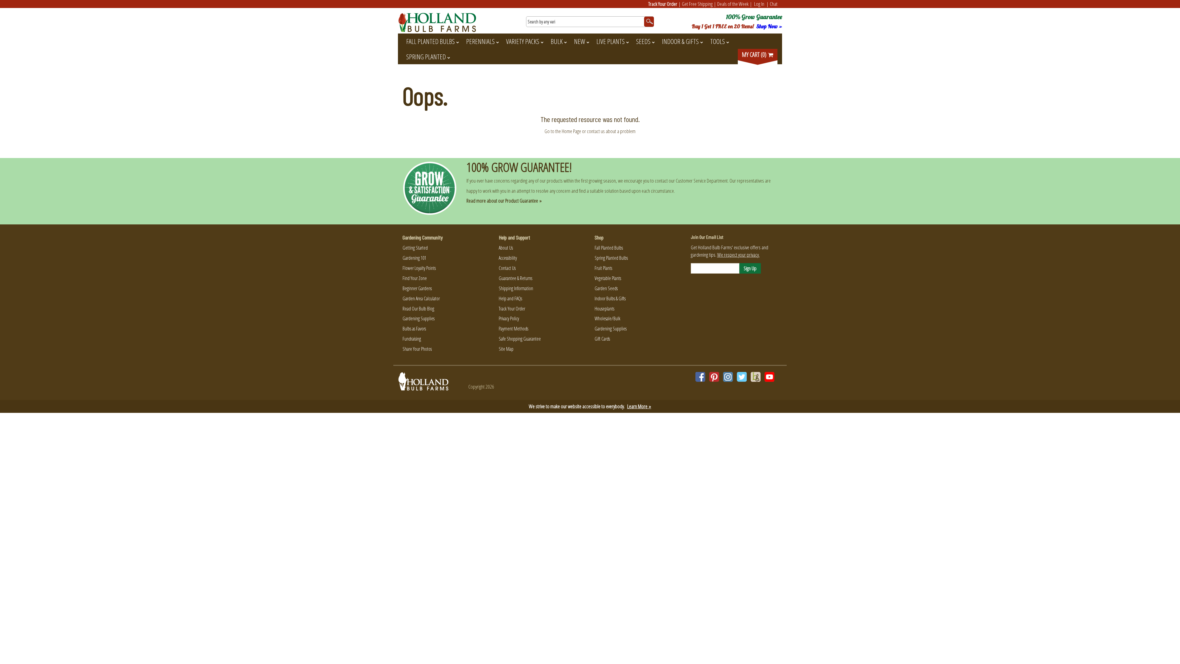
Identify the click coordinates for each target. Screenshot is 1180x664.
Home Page (571, 131)
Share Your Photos (417, 349)
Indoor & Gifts (680, 41)
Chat (773, 3)
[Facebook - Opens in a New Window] (700, 377)
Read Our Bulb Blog (418, 308)
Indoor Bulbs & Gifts (610, 298)
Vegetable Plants (608, 278)
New (579, 41)
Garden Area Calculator (421, 298)
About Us (506, 247)
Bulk (557, 41)
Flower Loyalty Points (419, 268)
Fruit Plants (603, 268)
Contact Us (507, 268)
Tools (717, 41)
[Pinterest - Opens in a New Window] (714, 377)
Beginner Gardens (417, 288)
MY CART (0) (755, 54)
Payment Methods (513, 328)
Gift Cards (602, 338)
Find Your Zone (415, 278)
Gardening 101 (414, 258)
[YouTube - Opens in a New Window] (769, 377)
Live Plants (610, 41)
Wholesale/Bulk (607, 318)
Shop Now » (769, 26)
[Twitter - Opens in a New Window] (742, 377)
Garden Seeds (606, 288)
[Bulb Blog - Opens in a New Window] (756, 377)
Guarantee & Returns (515, 278)
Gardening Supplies (419, 318)
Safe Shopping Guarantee (520, 338)
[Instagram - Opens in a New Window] (728, 377)
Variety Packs (522, 41)
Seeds (643, 41)
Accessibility (508, 258)
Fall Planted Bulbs (430, 41)
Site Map (506, 349)
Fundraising (412, 338)
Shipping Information (516, 288)
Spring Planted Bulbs (611, 258)
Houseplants (604, 308)
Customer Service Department (702, 180)
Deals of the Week (733, 3)
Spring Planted (426, 56)
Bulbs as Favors (414, 328)
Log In (759, 3)
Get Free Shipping (697, 3)
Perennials (480, 41)
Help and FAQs (510, 298)
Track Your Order (662, 3)
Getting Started (415, 247)
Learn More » (639, 406)
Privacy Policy (509, 318)
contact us (596, 131)
